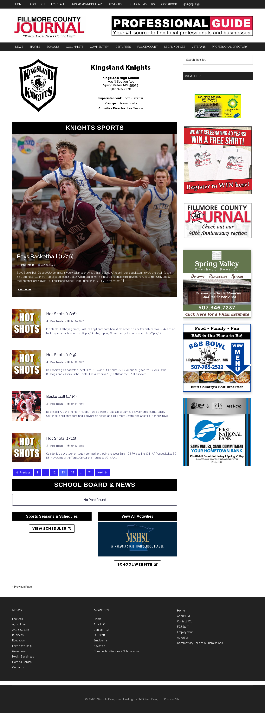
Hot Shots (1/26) (61, 314)
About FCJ (100, 624)
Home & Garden (22, 662)
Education (18, 640)
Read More (24, 289)
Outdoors (18, 667)
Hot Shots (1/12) (61, 438)
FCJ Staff (99, 635)
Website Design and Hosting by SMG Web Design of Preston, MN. (138, 699)
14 (72, 472)
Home (97, 618)
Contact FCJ (101, 629)
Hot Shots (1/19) (61, 354)
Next (100, 472)
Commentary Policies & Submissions (116, 651)
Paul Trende (27, 265)
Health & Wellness (23, 656)
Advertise (99, 645)
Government (19, 651)
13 (63, 472)
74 (89, 472)
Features (17, 618)
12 (53, 472)
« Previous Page (22, 586)
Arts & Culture (20, 629)
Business (18, 635)
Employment (101, 640)
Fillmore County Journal (49, 27)
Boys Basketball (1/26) (45, 256)
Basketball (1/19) (61, 396)
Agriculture (18, 624)
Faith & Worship (22, 645)
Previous (25, 472)
